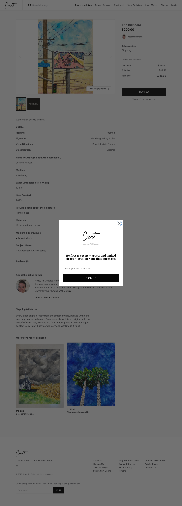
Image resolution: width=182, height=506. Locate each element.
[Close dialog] (119, 223)
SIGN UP (91, 278)
